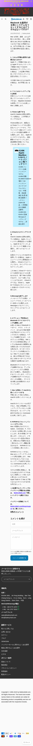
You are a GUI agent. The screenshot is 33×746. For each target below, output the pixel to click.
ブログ (3, 638)
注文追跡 (4, 651)
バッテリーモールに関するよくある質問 (15, 645)
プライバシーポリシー (9, 668)
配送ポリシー (5, 674)
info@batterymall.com (8, 617)
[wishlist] (27, 19)
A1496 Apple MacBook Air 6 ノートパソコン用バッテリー (23, 157)
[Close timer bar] (31, 1)
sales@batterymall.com (9, 615)
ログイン (4, 635)
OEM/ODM (5, 641)
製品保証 (4, 665)
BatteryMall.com (20, 493)
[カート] (31, 19)
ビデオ (3, 654)
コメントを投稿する (19, 558)
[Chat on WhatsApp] (18, 607)
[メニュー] (2, 19)
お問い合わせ (5, 632)
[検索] (5, 19)
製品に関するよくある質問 (10, 648)
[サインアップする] (29, 579)
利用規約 (4, 671)
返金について (5, 662)
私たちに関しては (7, 628)
